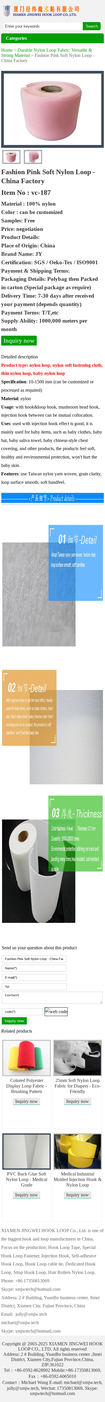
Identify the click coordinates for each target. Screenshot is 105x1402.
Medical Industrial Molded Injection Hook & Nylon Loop (78, 1179)
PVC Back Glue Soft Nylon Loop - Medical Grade (26, 1179)
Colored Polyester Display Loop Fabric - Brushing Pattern (26, 1086)
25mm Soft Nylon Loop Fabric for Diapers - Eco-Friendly (78, 1086)
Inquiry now (19, 340)
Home (7, 50)
